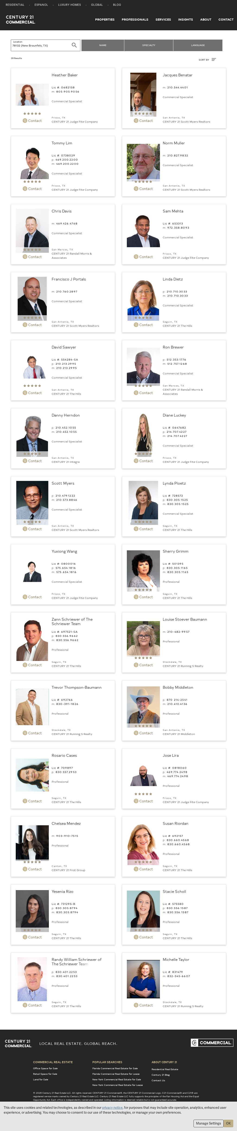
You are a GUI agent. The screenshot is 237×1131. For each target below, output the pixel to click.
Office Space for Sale (45, 1068)
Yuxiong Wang (64, 551)
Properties (105, 19)
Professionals (135, 19)
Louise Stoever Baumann (185, 619)
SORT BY (204, 59)
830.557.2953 (66, 772)
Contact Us (158, 1080)
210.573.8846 (66, 500)
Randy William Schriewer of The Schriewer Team (77, 961)
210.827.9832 (177, 155)
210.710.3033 (177, 291)
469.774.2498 (177, 772)
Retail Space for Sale (45, 1073)
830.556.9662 (67, 636)
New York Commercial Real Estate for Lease (117, 1085)
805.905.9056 (67, 91)
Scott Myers (63, 483)
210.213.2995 (66, 363)
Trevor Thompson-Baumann (77, 687)
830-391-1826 (67, 704)
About (205, 19)
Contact (226, 19)
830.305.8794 (67, 908)
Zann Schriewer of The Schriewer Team (72, 621)
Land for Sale (40, 1079)
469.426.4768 (67, 223)
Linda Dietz (173, 278)
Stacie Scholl (174, 891)
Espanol (41, 5)
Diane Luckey (174, 415)
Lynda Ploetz (174, 483)
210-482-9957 (178, 631)
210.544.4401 (177, 87)
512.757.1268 (177, 363)
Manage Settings (208, 1123)
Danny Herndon (66, 415)
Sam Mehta (173, 210)
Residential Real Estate (165, 1069)
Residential (15, 5)
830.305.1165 (177, 568)
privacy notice (112, 1108)
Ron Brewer (173, 346)
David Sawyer (64, 346)
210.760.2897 (66, 291)
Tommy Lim (62, 142)
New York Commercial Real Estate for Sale (116, 1079)
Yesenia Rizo (62, 891)
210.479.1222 (65, 495)
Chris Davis (62, 210)
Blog (117, 5)
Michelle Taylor (176, 959)
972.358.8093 (178, 227)
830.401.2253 (66, 972)
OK (228, 1123)
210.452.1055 (66, 427)
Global (97, 5)
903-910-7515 (67, 836)
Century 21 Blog (161, 1074)
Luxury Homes (69, 5)
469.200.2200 (67, 159)
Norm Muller (174, 142)
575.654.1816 (66, 568)
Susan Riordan (175, 823)
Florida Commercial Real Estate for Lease (116, 1073)
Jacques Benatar (178, 74)
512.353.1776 (176, 359)
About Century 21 (164, 1062)
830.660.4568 (178, 840)
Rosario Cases (64, 755)
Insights (185, 19)
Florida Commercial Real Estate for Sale (115, 1068)
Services (163, 19)
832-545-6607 (178, 976)
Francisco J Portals (69, 278)
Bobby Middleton (178, 687)
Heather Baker (65, 74)
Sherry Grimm (175, 551)
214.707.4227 (177, 431)
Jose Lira (171, 755)
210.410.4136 (177, 704)
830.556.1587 (177, 908)
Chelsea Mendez (66, 823)
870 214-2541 (177, 699)
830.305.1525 (177, 500)
